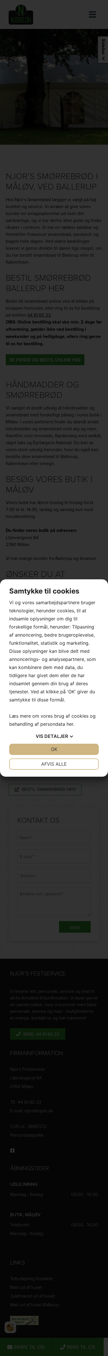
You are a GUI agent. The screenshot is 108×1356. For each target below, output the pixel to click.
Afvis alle (54, 764)
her (70, 724)
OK (54, 749)
